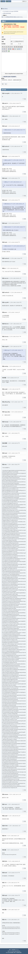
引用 (25, 99)
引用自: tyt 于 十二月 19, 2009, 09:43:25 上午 (12, 182)
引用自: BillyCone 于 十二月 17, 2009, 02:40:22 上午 (14, 203)
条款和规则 (14, 949)
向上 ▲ (17, 949)
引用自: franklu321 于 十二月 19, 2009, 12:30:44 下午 (14, 227)
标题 (3, 41)
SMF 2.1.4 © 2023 (11, 951)
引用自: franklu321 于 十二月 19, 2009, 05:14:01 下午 (14, 129)
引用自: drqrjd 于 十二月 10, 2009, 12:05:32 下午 (13, 350)
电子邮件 (3, 39)
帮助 (10, 949)
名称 (3, 37)
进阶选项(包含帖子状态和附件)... (10, 76)
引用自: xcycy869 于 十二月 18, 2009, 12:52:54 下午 (14, 160)
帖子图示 (3, 43)
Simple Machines (17, 951)
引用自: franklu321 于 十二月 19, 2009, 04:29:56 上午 (14, 246)
